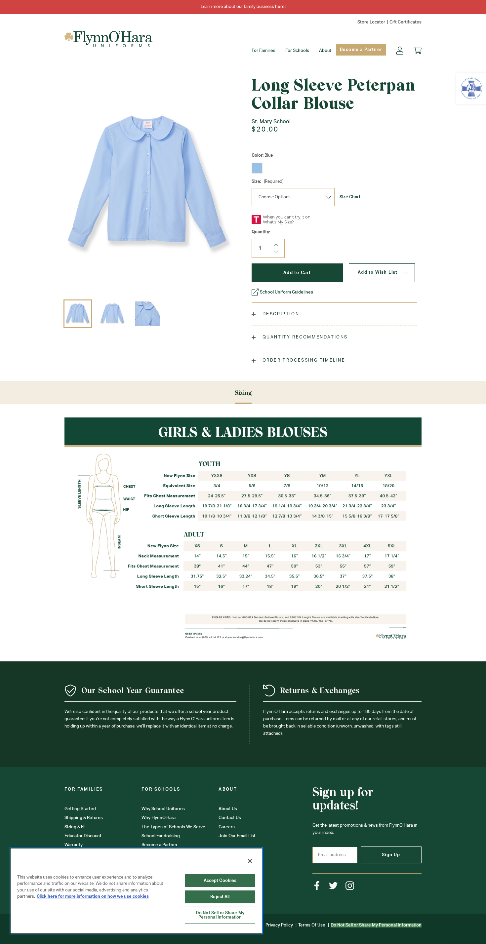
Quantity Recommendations (304, 337)
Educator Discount (82, 836)
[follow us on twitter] (333, 885)
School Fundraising (161, 836)
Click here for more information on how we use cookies (93, 896)
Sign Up (391, 855)
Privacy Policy (279, 925)
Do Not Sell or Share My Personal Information (220, 915)
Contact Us (230, 818)
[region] (136, 890)
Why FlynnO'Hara (159, 818)
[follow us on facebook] (316, 885)
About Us (228, 809)
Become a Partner (361, 50)
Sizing (243, 392)
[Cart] (418, 50)
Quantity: (261, 232)
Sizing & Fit (75, 827)
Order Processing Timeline (303, 360)
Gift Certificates (405, 22)
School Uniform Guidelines (286, 292)
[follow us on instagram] (349, 885)
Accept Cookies (220, 881)
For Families (263, 51)
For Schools (297, 51)
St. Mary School (271, 121)
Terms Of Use (311, 925)
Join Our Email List (237, 836)
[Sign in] (400, 50)
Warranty (73, 845)
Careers (227, 827)
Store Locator (371, 22)
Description (280, 314)
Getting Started (80, 809)
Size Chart (350, 197)
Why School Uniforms (163, 809)
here (280, 7)
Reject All (219, 897)
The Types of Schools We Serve (173, 827)
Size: (267, 181)
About (325, 51)
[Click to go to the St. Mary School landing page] (471, 88)
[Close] (250, 861)
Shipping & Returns (83, 818)
